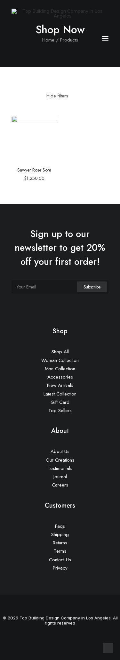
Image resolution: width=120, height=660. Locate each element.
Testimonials (60, 468)
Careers (60, 484)
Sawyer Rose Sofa (34, 170)
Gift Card (60, 402)
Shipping (60, 534)
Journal (60, 476)
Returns (60, 542)
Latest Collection (60, 393)
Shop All (60, 351)
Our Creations (60, 460)
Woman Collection (60, 360)
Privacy (60, 568)
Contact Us (60, 559)
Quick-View (49, 123)
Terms (60, 551)
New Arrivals (60, 385)
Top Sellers (60, 410)
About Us (60, 451)
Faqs (60, 526)
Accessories (60, 376)
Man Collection (60, 368)
